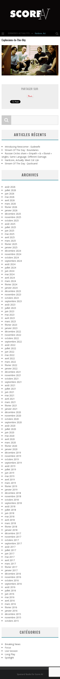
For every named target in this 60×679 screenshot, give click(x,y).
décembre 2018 (13, 492)
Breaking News (12, 644)
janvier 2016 (11, 610)
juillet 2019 (10, 469)
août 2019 (10, 466)
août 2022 (10, 344)
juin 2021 (9, 392)
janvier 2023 (11, 328)
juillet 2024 (10, 267)
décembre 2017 (13, 533)
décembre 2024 (13, 250)
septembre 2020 (13, 422)
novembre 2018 (13, 496)
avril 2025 (10, 237)
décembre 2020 (13, 412)
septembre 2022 (13, 341)
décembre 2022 (13, 331)
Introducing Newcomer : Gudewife (22, 146)
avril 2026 (10, 200)
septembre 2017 (13, 543)
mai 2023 (9, 314)
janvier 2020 (11, 449)
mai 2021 (9, 395)
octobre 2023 (12, 297)
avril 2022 (10, 358)
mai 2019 (9, 476)
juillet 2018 (10, 509)
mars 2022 (10, 361)
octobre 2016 (12, 580)
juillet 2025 (10, 227)
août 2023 (10, 304)
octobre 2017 (12, 540)
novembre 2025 (13, 217)
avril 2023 (10, 318)
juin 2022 (9, 351)
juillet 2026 (10, 190)
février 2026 (11, 207)
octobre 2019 (12, 459)
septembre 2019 (13, 462)
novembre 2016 (13, 577)
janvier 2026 (11, 210)
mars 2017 (10, 563)
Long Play (10, 654)
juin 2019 (9, 472)
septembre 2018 (13, 503)
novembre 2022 (13, 334)
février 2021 (11, 405)
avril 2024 (10, 277)
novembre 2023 (13, 294)
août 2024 (10, 264)
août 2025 (10, 223)
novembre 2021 (13, 375)
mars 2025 (10, 240)
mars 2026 (10, 203)
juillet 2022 (10, 348)
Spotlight (9, 657)
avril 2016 (10, 600)
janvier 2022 (11, 368)
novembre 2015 (13, 617)
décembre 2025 (13, 213)
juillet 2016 (10, 590)
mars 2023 (10, 321)
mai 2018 (9, 516)
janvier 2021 (11, 408)
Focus (8, 647)
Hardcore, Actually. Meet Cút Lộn (22, 160)
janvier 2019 (11, 489)
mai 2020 (9, 435)
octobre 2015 (12, 620)
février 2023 (11, 324)
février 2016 (11, 607)
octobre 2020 (12, 418)
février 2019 (11, 486)
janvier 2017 (11, 570)
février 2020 (11, 445)
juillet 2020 (10, 429)
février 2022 (11, 365)
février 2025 (11, 244)
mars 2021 (10, 402)
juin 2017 (9, 553)
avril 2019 (10, 479)
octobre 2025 (12, 220)
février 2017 (11, 566)
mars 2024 (10, 281)
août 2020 (10, 425)
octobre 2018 (12, 499)
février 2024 (11, 284)
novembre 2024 (13, 254)
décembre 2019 (13, 452)
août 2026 (10, 186)
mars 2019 (10, 482)
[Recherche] (58, 33)
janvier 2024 (11, 287)
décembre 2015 (13, 614)
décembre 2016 (13, 573)
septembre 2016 (13, 583)
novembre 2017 (13, 536)
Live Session (11, 650)
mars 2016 (10, 603)
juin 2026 (9, 193)
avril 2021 (10, 398)
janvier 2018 (11, 529)
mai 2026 (9, 196)
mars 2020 (10, 442)
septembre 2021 (13, 381)
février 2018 (11, 526)
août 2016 (10, 587)
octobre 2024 (12, 257)
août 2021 (10, 385)
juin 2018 (9, 513)
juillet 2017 (10, 550)
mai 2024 (9, 274)
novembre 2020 (13, 415)
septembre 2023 (13, 301)
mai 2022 (9, 355)
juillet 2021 (10, 388)
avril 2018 (10, 519)
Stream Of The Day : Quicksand (21, 163)
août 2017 (10, 546)
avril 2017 (10, 560)
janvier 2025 (11, 247)
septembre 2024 (13, 260)
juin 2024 (9, 270)
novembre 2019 (13, 455)
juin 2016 (9, 593)
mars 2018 (10, 523)
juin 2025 (9, 230)
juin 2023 (9, 311)
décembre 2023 (13, 291)
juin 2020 (9, 432)
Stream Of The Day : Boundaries (22, 150)
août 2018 (10, 506)
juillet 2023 (10, 307)
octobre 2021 (12, 378)
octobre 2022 (12, 338)
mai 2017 (9, 556)
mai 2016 (9, 597)
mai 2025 (9, 233)
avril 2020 (10, 439)
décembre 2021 (13, 371)
